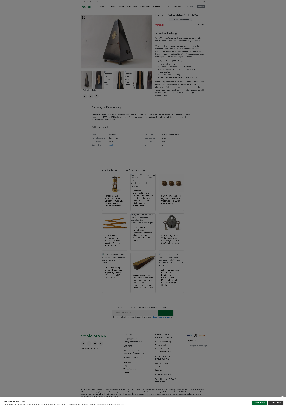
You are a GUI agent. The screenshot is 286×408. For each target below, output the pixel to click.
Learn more (120, 404)
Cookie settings (276, 402)
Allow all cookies (259, 402)
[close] (282, 398)
